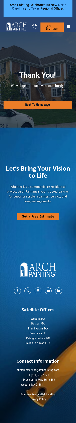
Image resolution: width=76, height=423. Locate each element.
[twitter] (27, 290)
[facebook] (17, 290)
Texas (35, 8)
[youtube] (48, 290)
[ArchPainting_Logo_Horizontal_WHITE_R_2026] (17, 22)
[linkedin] (58, 290)
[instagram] (38, 290)
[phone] (34, 25)
